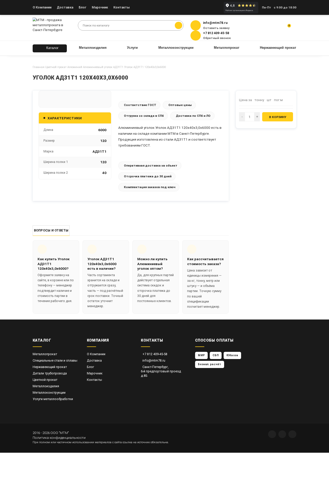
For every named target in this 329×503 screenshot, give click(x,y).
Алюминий (74, 67)
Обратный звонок (217, 38)
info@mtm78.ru (153, 360)
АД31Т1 (118, 67)
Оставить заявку (216, 28)
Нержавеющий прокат (50, 367)
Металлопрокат (45, 354)
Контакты (121, 7)
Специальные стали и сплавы (55, 360)
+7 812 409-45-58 (154, 354)
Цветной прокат (56, 67)
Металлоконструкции (49, 392)
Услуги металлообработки (53, 399)
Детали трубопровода (50, 373)
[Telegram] (282, 434)
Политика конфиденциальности (59, 438)
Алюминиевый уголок (97, 67)
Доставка (65, 7)
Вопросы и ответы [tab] (51, 230)
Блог (82, 7)
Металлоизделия (46, 386)
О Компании (42, 7)
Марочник (100, 7)
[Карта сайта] (292, 434)
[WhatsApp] (272, 434)
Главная (38, 67)
